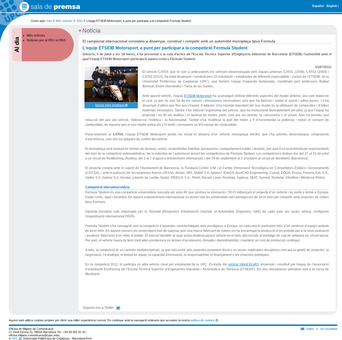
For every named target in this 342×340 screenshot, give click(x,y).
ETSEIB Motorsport (198, 96)
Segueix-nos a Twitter (98, 308)
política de (203, 320)
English (332, 5)
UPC (15, 338)
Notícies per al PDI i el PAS (46, 40)
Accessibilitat (328, 328)
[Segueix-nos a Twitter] (118, 308)
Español (318, 5)
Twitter (310, 328)
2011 (79, 20)
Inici (49, 20)
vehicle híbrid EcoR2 (243, 264)
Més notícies (64, 20)
